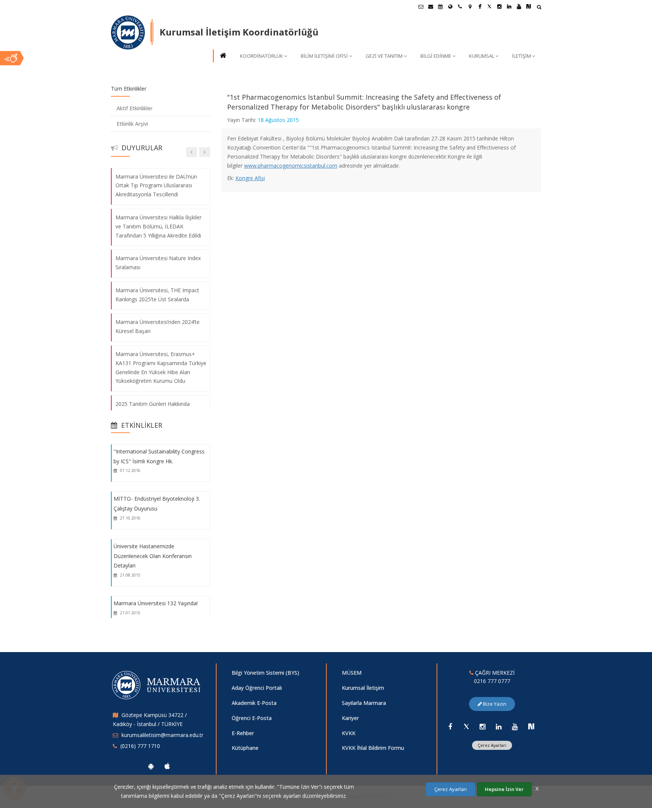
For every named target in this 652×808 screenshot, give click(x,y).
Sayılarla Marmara (364, 702)
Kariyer (350, 718)
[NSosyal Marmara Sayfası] (528, 6)
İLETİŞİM (521, 55)
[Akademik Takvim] (440, 6)
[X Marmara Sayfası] (489, 6)
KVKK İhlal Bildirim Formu (373, 747)
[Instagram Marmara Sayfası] (499, 6)
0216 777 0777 (492, 681)
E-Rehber (243, 733)
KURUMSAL (481, 55)
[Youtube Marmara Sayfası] (519, 6)
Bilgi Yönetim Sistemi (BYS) (265, 672)
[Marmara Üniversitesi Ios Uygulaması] (167, 766)
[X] (466, 726)
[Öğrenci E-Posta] (420, 6)
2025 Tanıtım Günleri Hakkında (152, 403)
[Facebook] (450, 726)
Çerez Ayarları (492, 745)
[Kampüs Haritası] (470, 6)
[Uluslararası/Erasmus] (450, 6)
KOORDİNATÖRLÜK (261, 55)
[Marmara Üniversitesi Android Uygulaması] (151, 766)
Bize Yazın (494, 703)
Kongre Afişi (250, 178)
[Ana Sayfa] (222, 56)
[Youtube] (515, 726)
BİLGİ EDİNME (435, 55)
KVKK (348, 733)
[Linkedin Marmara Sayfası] (509, 6)
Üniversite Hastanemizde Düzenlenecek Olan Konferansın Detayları (153, 556)
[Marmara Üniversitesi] (128, 32)
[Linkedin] (499, 726)
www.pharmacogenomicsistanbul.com (290, 165)
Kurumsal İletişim (363, 687)
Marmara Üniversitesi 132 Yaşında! (156, 603)
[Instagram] (483, 726)
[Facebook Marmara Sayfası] (479, 6)
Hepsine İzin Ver (504, 789)
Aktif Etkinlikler (134, 108)
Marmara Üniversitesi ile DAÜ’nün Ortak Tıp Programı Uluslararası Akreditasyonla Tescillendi (156, 185)
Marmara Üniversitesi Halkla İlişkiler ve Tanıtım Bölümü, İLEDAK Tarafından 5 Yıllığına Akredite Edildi (158, 226)
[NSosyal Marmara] (531, 726)
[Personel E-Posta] (430, 6)
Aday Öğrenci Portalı (257, 687)
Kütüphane (245, 747)
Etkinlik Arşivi (132, 123)
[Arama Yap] (539, 7)
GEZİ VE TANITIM (384, 55)
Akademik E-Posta (254, 702)
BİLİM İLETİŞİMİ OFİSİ (324, 55)
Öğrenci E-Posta (252, 718)
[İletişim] (460, 6)
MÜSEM (351, 672)
